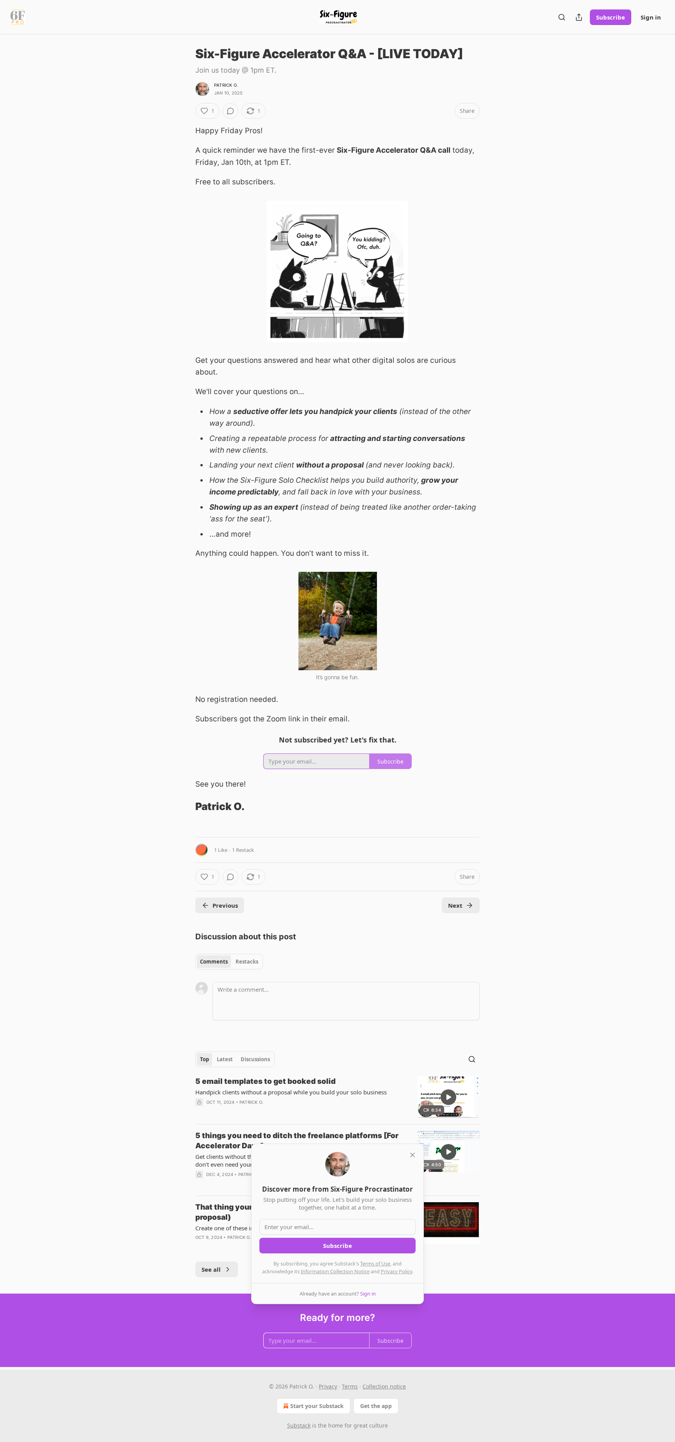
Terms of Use (375, 1263)
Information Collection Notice (335, 1271)
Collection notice (384, 1386)
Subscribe (610, 17)
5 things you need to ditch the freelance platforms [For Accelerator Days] (296, 1140)
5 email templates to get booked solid (265, 1081)
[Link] (184, 806)
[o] (448, 1097)
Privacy (328, 1386)
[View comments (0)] (230, 111)
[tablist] (229, 961)
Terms (350, 1386)
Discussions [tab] (255, 1059)
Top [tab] (204, 1059)
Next (455, 905)
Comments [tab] (214, 961)
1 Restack (243, 849)
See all (211, 1269)
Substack (299, 1425)
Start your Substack (317, 1406)
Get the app (376, 1406)
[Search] (562, 17)
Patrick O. (226, 85)
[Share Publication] (579, 17)
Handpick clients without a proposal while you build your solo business (291, 1092)
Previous (225, 905)
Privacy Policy (396, 1271)
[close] (412, 1155)
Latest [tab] (225, 1059)
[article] (337, 1097)
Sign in (651, 17)
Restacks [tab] (247, 961)
